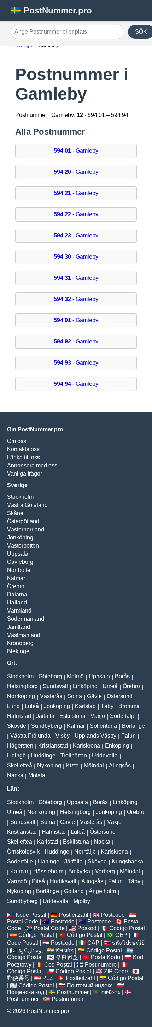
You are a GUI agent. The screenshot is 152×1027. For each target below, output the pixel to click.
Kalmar (16, 578)
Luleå (32, 706)
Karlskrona (86, 746)
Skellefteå (19, 765)
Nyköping (49, 765)
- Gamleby (76, 151)
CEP (121, 935)
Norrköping (21, 696)
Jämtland (18, 627)
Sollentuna (103, 726)
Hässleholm (48, 871)
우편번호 (66, 957)
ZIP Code (116, 971)
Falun (128, 736)
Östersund (120, 696)
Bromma (129, 706)
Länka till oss (23, 457)
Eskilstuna (72, 716)
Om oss (16, 441)
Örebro (15, 586)
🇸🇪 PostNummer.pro (51, 10)
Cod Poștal (58, 965)
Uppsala (17, 554)
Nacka (15, 775)
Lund (13, 706)
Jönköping (20, 538)
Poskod (87, 928)
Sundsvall (55, 686)
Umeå (110, 686)
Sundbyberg (46, 726)
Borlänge (133, 726)
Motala (36, 775)
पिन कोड (64, 951)
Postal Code (22, 922)
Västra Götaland (27, 505)
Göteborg (50, 676)
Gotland (74, 891)
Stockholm (20, 497)
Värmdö (17, 881)
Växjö (97, 716)
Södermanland (25, 619)
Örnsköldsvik (23, 852)
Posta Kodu (105, 957)
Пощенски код (25, 992)
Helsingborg (22, 686)
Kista (72, 765)
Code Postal (22, 943)
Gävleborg (20, 562)
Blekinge (18, 651)
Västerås (51, 696)
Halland (17, 603)
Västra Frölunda (30, 736)
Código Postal (127, 928)
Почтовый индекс (90, 985)
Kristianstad (53, 746)
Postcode (113, 915)
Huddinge (43, 755)
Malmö (75, 676)
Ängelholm (102, 891)
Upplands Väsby (95, 736)
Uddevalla (105, 755)
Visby (62, 736)
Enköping (117, 746)
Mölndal (94, 765)
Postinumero (101, 965)
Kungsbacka (127, 861)
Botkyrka (79, 871)
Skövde (16, 726)
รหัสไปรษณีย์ (128, 943)
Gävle (94, 696)
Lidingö (16, 755)
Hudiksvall (63, 881)
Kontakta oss (23, 449)
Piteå (38, 881)
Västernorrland (25, 529)
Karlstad (85, 706)
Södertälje (123, 716)
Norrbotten (20, 570)
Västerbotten (23, 546)
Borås (122, 676)
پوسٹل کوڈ (30, 951)
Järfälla (45, 716)
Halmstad (19, 716)
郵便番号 (18, 978)
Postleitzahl (73, 915)
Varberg (105, 871)
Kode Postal (31, 915)
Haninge (48, 861)
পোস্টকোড (111, 992)
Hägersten (20, 746)
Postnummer (73, 992)
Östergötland (23, 521)
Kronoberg (20, 643)
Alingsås (120, 765)
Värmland (19, 611)
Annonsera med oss (32, 465)
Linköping (85, 686)
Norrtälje (85, 852)
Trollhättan (73, 755)
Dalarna (17, 594)
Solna (74, 696)
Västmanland (23, 635)
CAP (93, 943)
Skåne (15, 513)
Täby (107, 706)
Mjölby (82, 901)
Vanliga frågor (24, 474)
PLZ (47, 978)
